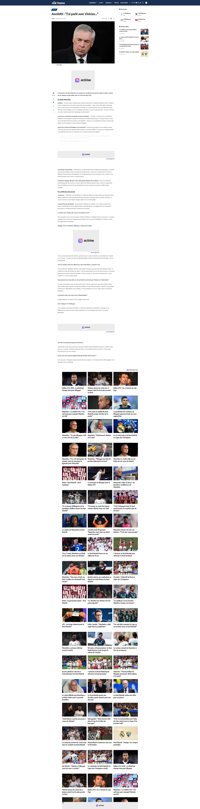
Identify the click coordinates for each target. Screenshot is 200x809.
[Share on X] (111, 18)
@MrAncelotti (65, 136)
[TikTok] (140, 3)
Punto (53, 18)
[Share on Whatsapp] (53, 106)
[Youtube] (141, 20)
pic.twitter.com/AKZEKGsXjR (81, 138)
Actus (54, 9)
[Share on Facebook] (109, 18)
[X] (134, 3)
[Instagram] (138, 3)
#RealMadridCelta (68, 138)
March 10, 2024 (82, 141)
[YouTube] (136, 3)
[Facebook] (132, 3)
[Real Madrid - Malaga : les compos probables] (144, 54)
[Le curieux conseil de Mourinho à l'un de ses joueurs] (144, 39)
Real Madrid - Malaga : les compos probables (129, 52)
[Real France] (62, 2)
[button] (130, 2)
